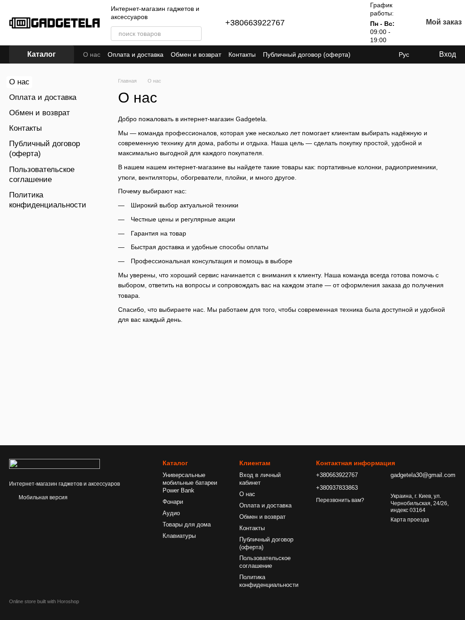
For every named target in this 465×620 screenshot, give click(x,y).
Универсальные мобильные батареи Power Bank (190, 483)
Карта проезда (410, 520)
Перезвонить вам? (340, 500)
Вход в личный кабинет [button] (260, 479)
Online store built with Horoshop (44, 601)
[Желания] (343, 22)
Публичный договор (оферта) (307, 54)
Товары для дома (187, 524)
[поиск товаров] (194, 33)
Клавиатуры (179, 535)
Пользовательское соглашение (265, 562)
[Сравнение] (319, 22)
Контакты (242, 54)
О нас (91, 54)
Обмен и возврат (196, 54)
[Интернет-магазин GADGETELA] (54, 463)
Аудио (171, 513)
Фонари (173, 501)
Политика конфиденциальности (268, 581)
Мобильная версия (42, 497)
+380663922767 (255, 23)
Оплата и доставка (135, 54)
